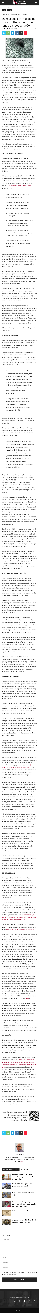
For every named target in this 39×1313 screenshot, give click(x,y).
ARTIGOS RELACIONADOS (10, 1170)
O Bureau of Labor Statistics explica (20, 186)
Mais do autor (25, 1170)
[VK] (17, 33)
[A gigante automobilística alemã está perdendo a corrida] (6, 1222)
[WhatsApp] (8, 33)
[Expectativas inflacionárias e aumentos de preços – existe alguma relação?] (6, 1177)
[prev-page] (3, 1229)
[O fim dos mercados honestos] (6, 1213)
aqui (27, 998)
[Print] (21, 33)
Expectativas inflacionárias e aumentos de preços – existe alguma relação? (23, 1177)
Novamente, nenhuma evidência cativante (20, 929)
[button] (3, 2)
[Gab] (4, 1301)
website (22, 1161)
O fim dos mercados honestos (23, 1211)
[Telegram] (12, 33)
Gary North (7, 28)
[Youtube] (35, 1301)
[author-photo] (19, 1152)
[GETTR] (9, 1301)
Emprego (9, 10)
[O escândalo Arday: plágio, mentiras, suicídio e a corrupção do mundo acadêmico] (6, 1204)
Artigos (8, 7)
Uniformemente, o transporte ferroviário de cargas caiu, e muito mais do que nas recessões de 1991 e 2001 (19, 917)
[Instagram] (14, 1301)
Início (3, 7)
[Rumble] (19, 1301)
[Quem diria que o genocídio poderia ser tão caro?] (6, 1186)
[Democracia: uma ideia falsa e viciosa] (6, 1195)
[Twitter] (4, 33)
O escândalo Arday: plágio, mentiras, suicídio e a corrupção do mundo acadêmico (24, 1204)
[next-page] (6, 1229)
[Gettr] (25, 33)
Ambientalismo (6, 1224)
